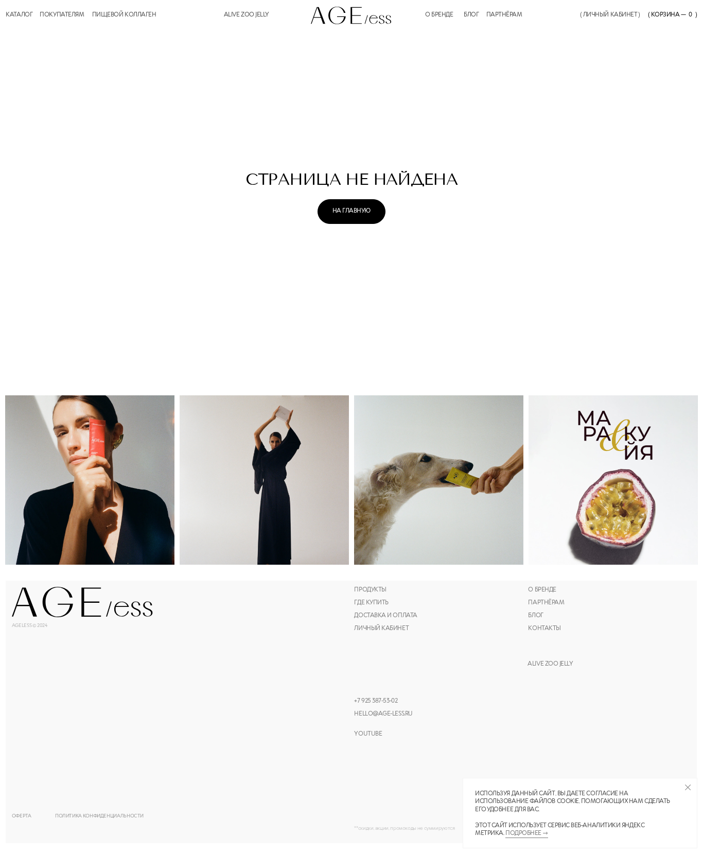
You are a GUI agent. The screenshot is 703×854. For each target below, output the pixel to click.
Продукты (370, 590)
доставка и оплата (385, 616)
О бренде (542, 590)
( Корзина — (667, 15)
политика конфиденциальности (99, 816)
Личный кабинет (381, 628)
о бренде (439, 15)
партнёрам (504, 15)
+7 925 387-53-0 (374, 701)
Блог (471, 15)
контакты (544, 628)
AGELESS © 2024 (29, 625)
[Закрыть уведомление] (688, 787)
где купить (371, 603)
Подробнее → (526, 833)
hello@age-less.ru (383, 714)
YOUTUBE (368, 734)
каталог (19, 15)
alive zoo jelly (246, 15)
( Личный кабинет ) (610, 15)
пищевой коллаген (124, 15)
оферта (21, 816)
